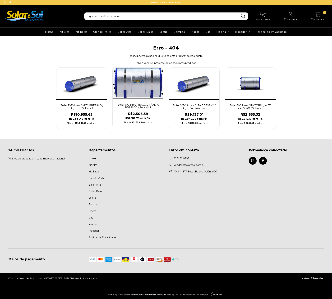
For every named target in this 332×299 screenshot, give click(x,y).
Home (49, 31)
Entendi (218, 294)
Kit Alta (64, 31)
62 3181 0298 (182, 158)
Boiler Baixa (145, 31)
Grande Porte (102, 31)
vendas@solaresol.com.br (189, 165)
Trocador (241, 31)
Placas (195, 31)
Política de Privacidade (271, 31)
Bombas (179, 31)
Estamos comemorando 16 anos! (166, 2)
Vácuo (163, 31)
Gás (207, 31)
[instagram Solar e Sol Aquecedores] (5, 2)
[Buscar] (243, 16)
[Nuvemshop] (313, 278)
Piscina (221, 31)
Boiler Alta (124, 31)
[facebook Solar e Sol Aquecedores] (10, 2)
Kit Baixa (81, 31)
